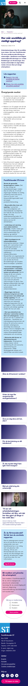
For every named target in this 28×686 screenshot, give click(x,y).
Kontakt (4, 661)
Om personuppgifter (8, 664)
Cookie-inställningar (8, 666)
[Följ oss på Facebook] (3, 675)
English (3, 659)
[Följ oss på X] (12, 675)
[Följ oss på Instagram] (7, 675)
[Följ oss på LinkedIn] (16, 675)
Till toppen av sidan (11, 681)
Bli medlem (13, 2)
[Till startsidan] (2, 2)
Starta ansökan (14, 612)
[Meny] (24, 2)
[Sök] (19, 2)
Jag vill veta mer (9, 564)
